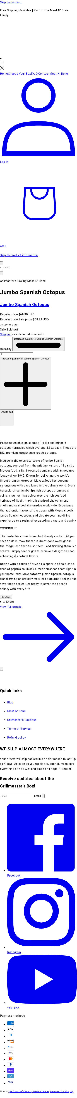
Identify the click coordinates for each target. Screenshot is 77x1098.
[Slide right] (1, 273)
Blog (10, 702)
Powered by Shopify (61, 1091)
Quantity (6, 349)
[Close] (1, 669)
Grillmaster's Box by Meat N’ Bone (29, 1091)
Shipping (5, 334)
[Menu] (2, 63)
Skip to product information (19, 255)
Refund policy (16, 737)
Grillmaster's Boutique (22, 720)
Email (38, 796)
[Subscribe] (43, 796)
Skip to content (10, 2)
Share (7, 597)
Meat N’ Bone (16, 711)
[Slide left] (1, 263)
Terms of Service (19, 728)
